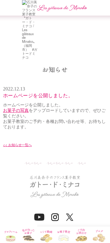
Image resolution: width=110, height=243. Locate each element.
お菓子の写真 (16, 110)
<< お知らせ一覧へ (17, 145)
